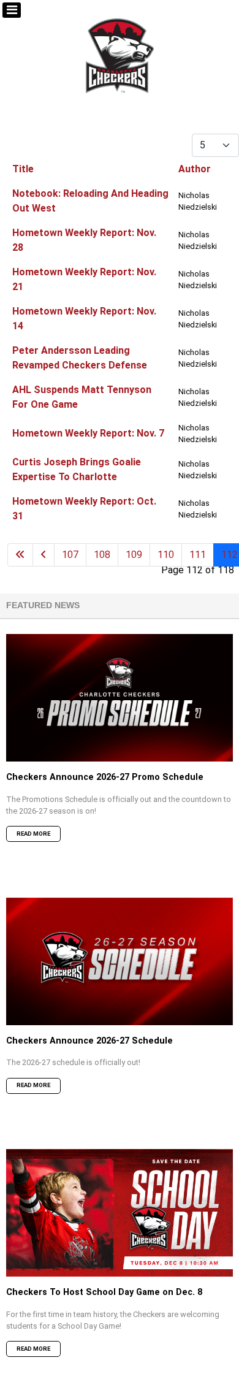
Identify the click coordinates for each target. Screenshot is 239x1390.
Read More (33, 833)
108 (102, 554)
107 (70, 554)
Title (23, 169)
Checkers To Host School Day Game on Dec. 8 (104, 1292)
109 (134, 554)
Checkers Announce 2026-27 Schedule (89, 1041)
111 (197, 554)
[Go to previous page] (43, 555)
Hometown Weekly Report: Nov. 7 (88, 433)
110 (165, 554)
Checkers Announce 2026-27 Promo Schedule (104, 777)
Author (194, 169)
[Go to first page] (20, 555)
